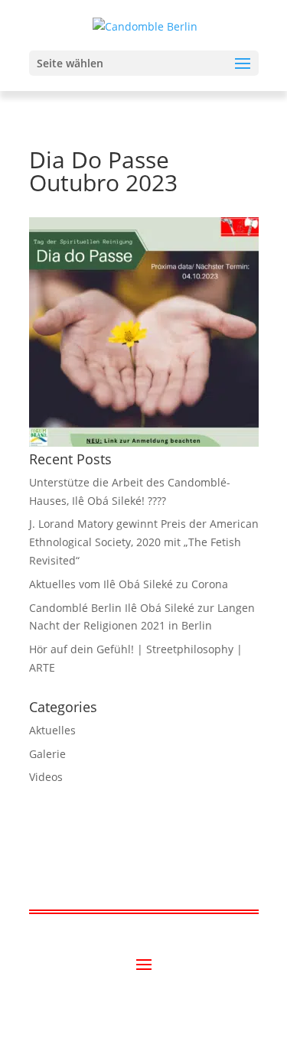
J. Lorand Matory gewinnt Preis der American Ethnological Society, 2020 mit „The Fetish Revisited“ (144, 542)
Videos (46, 777)
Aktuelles (52, 730)
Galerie (47, 754)
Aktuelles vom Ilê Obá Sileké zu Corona (128, 584)
